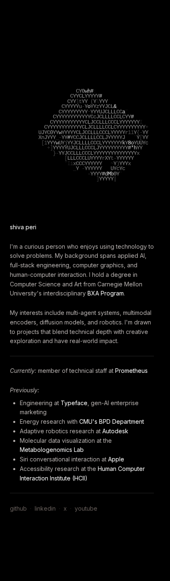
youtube (86, 508)
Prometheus (131, 370)
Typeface (74, 402)
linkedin (45, 508)
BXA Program (105, 293)
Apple (116, 459)
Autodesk (115, 431)
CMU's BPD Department (111, 421)
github (18, 508)
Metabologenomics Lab (52, 449)
